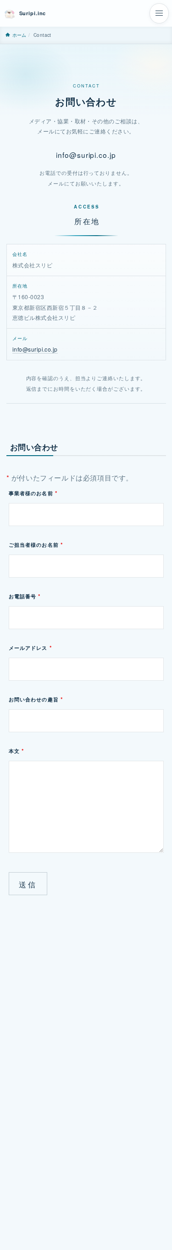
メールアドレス (30, 648)
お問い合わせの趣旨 (36, 699)
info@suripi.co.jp (86, 155)
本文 (16, 751)
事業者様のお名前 (33, 493)
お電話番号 (25, 596)
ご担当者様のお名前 (36, 545)
